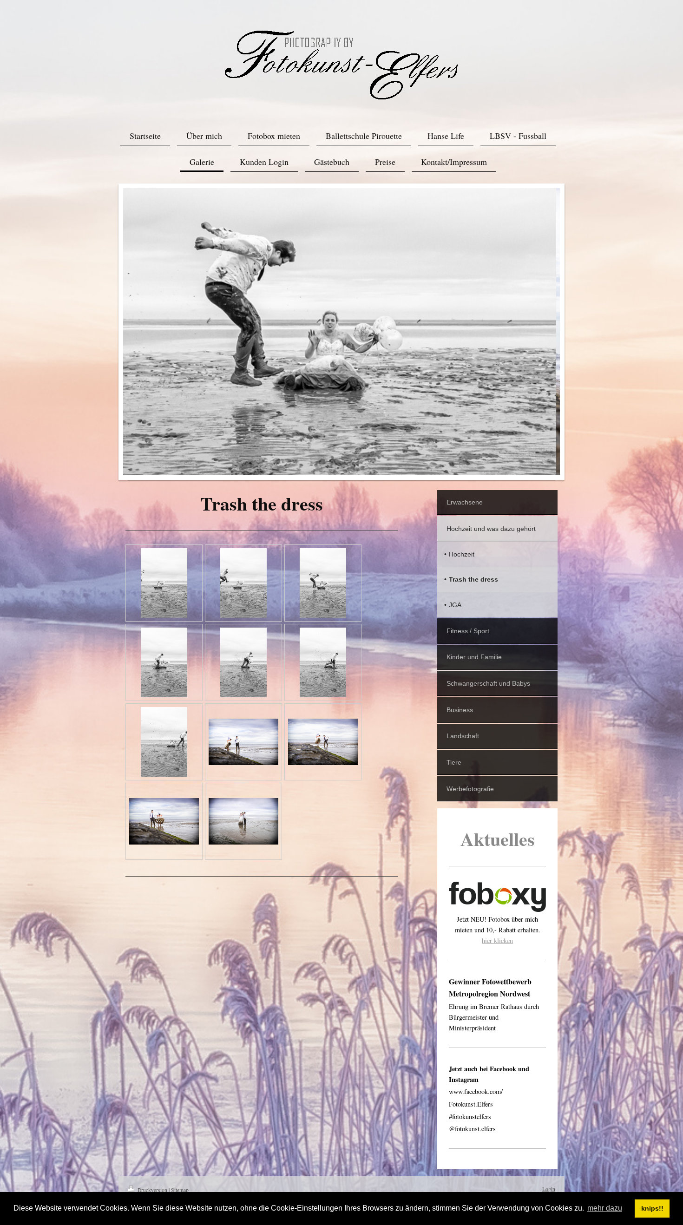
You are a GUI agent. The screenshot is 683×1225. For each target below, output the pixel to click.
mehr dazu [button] (604, 1208)
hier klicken (497, 940)
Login (548, 1189)
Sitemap (180, 1189)
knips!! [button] (652, 1208)
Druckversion (152, 1189)
